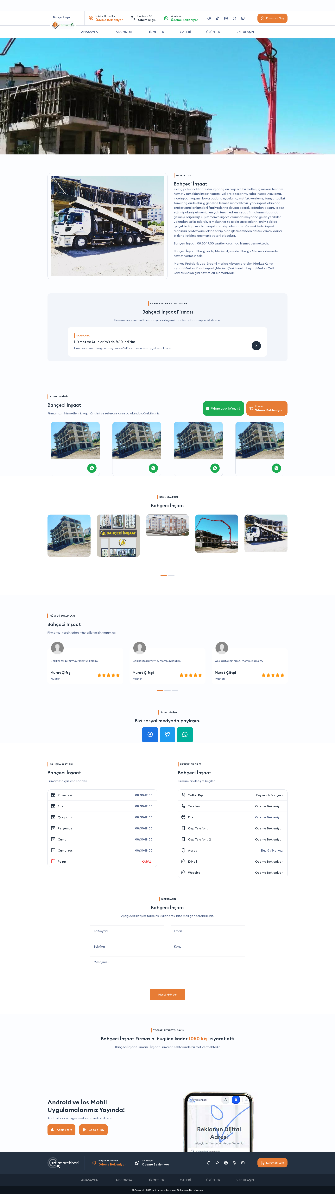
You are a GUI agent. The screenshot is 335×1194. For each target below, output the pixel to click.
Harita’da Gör (146, 18)
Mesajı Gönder (167, 994)
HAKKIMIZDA (122, 32)
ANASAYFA (89, 32)
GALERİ (185, 32)
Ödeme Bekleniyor (269, 806)
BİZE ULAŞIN (245, 32)
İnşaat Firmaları (161, 1047)
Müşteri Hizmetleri (109, 18)
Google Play (96, 1130)
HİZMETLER (156, 32)
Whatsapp (184, 18)
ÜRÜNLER (213, 32)
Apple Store (64, 1130)
